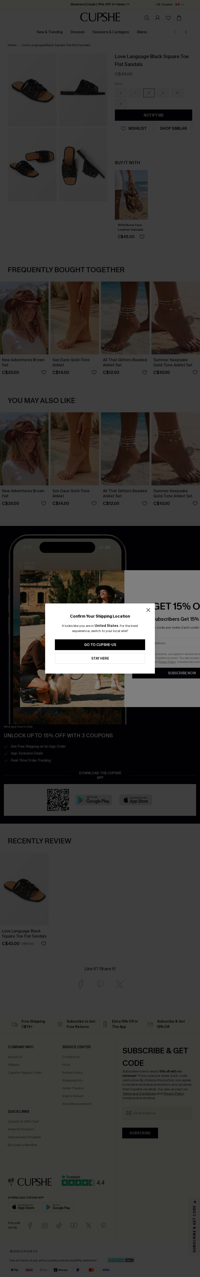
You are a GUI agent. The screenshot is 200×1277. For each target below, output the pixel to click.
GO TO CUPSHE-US (100, 645)
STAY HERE (100, 658)
